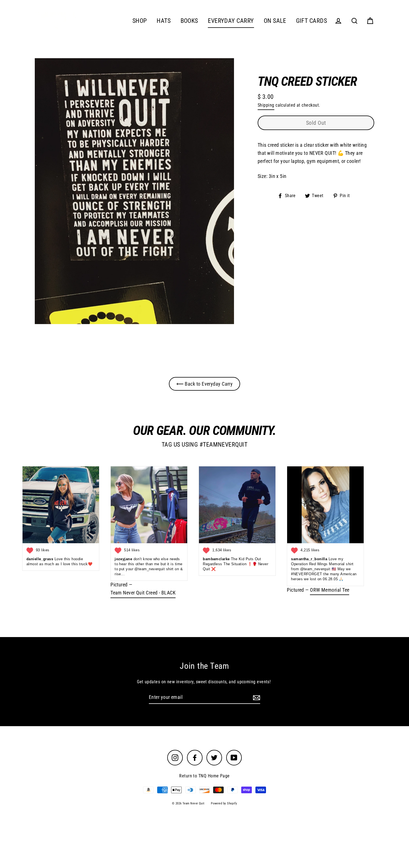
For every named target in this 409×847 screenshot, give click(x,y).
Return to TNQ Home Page (204, 776)
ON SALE (275, 20)
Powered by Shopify (224, 803)
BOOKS (189, 20)
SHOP (139, 20)
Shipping (266, 105)
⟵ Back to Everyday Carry (204, 384)
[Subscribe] (255, 697)
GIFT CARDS (311, 20)
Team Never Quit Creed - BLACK (143, 593)
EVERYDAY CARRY (231, 20)
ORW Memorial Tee (329, 590)
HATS (164, 20)
